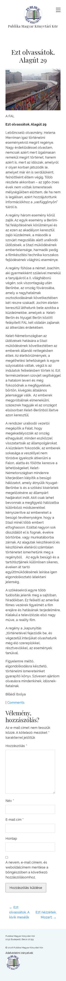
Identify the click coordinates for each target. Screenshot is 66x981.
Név (10, 801)
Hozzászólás (16, 746)
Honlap (11, 838)
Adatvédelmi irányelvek (19, 952)
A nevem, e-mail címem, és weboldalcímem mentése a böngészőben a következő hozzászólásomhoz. (27, 869)
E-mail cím (15, 820)
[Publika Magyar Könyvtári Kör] (33, 14)
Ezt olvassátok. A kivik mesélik (19, 912)
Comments (15, 702)
